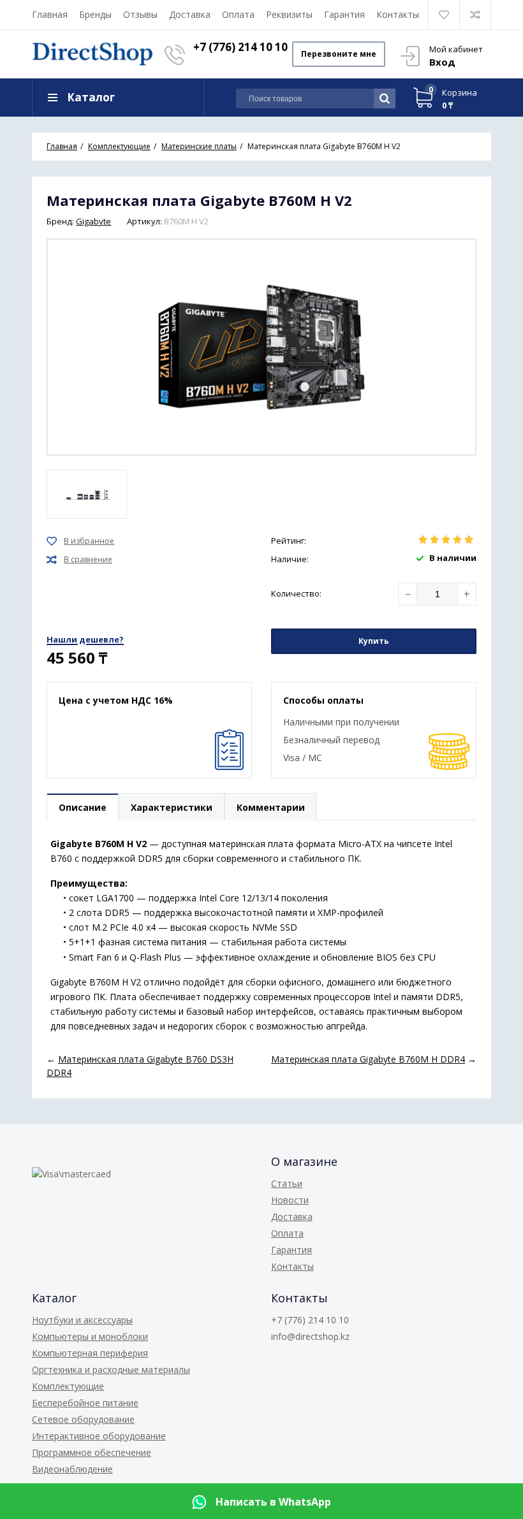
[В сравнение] (79, 559)
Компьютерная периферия (90, 1353)
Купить (373, 641)
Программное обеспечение (91, 1452)
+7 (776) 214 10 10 (240, 47)
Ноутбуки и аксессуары (82, 1320)
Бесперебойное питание (85, 1403)
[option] (87, 494)
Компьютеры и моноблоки (90, 1336)
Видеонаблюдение (72, 1469)
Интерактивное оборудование (99, 1436)
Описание (83, 807)
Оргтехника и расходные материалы (111, 1369)
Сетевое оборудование (83, 1419)
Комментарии (271, 807)
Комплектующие (68, 1386)
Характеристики (171, 807)
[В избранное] (80, 541)
